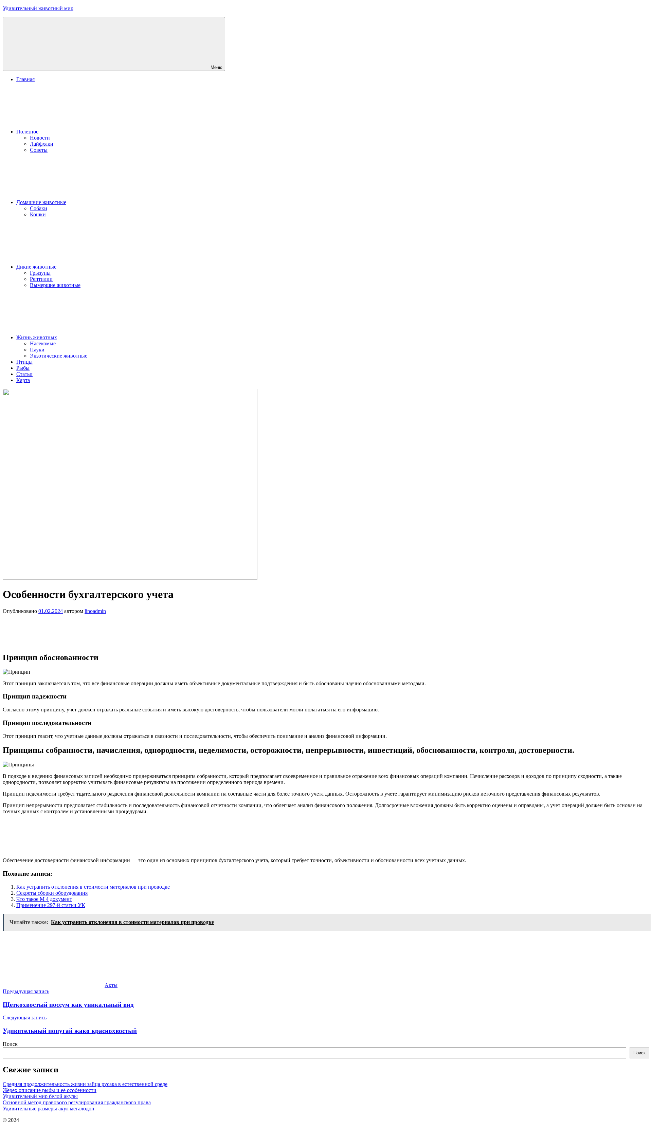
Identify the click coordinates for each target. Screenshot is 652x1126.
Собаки (38, 208)
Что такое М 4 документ (44, 899)
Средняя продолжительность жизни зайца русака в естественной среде (85, 1084)
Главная (25, 79)
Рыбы (23, 368)
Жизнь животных (36, 337)
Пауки (37, 349)
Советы (39, 150)
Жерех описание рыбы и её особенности (49, 1090)
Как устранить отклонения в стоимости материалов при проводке (93, 887)
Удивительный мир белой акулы (40, 1096)
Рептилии (41, 279)
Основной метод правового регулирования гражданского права (77, 1102)
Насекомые (43, 343)
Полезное (27, 131)
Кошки (38, 214)
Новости (40, 138)
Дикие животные (36, 267)
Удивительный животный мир (38, 8)
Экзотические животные (58, 356)
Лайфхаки (41, 144)
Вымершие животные (55, 285)
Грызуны (40, 273)
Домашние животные (41, 202)
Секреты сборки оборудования (52, 893)
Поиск (10, 1044)
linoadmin (95, 611)
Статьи (24, 374)
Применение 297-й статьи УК (50, 905)
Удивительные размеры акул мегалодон (48, 1108)
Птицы (24, 362)
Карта (23, 380)
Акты (111, 985)
